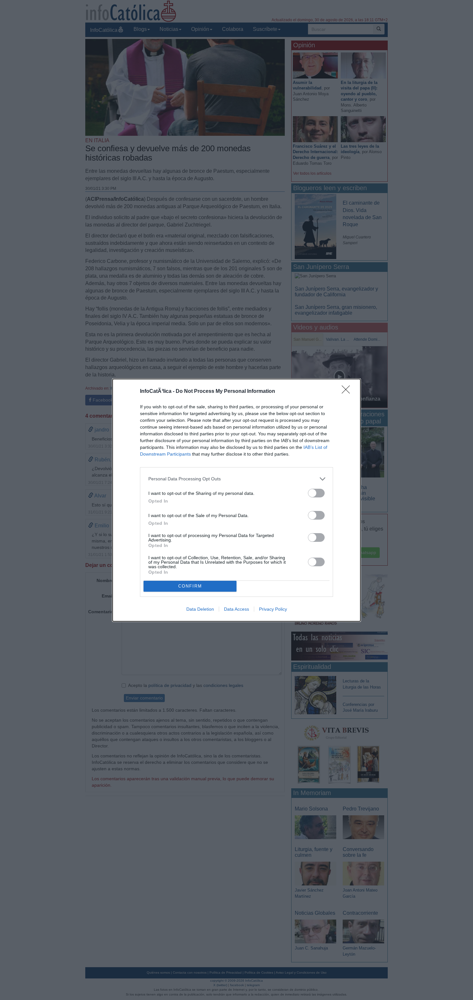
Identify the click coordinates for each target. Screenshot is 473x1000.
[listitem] (236, 479)
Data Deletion (200, 609)
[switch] (316, 493)
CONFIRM (190, 586)
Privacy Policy (273, 609)
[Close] (348, 391)
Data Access (236, 609)
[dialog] (236, 500)
